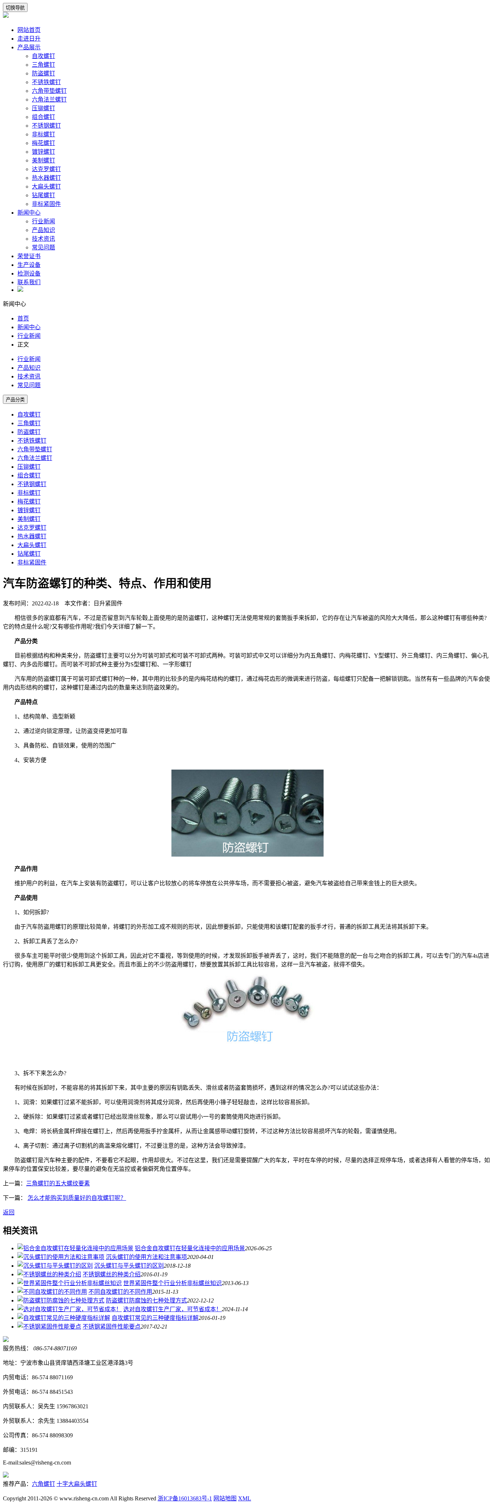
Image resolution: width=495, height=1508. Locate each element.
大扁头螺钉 (46, 186)
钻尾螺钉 (43, 195)
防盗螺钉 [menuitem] (29, 432)
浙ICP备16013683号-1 (185, 1498)
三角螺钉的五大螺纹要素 (58, 1183)
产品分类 (15, 399)
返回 (8, 1212)
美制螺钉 (43, 160)
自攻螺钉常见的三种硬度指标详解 (155, 1318)
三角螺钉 (43, 65)
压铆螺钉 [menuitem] (29, 467)
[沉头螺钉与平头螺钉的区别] (55, 1266)
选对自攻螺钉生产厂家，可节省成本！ (172, 1309)
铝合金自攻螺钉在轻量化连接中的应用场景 (190, 1248)
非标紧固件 (46, 204)
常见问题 (43, 247)
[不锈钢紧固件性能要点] (49, 1326)
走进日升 (29, 39)
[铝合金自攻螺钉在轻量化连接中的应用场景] (75, 1248)
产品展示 (29, 47)
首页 (23, 318)
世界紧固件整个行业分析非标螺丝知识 (172, 1283)
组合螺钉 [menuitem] (29, 475)
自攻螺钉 (43, 56)
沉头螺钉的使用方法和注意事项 (146, 1257)
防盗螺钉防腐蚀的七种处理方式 (146, 1300)
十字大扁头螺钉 (77, 1484)
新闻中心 (29, 213)
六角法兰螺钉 (49, 99)
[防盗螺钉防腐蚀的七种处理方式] (60, 1300)
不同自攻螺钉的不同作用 (120, 1292)
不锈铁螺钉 (46, 82)
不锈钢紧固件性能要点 (112, 1326)
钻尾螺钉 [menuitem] (29, 554)
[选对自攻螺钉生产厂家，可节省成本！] (69, 1309)
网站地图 (225, 1498)
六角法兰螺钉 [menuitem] (34, 458)
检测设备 (29, 273)
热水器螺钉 (46, 178)
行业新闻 (43, 221)
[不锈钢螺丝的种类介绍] (49, 1274)
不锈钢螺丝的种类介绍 (112, 1274)
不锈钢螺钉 (46, 126)
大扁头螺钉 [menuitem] (31, 545)
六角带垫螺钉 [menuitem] (34, 449)
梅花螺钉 (43, 143)
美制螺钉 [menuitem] (29, 519)
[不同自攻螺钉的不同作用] (52, 1292)
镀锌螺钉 (43, 152)
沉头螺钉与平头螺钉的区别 (129, 1266)
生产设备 (29, 265)
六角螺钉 (43, 1484)
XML (244, 1498)
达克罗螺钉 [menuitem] (31, 528)
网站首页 (29, 30)
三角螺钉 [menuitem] (29, 423)
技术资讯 (43, 239)
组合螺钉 (43, 117)
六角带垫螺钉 (49, 91)
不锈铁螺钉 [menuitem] (31, 441)
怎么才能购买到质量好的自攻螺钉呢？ (77, 1198)
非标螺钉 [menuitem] (29, 493)
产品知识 (43, 230)
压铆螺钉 (43, 108)
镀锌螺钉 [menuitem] (29, 510)
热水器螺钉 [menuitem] (31, 536)
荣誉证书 (29, 256)
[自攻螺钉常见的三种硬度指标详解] (63, 1318)
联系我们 (29, 282)
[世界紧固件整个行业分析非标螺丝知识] (69, 1283)
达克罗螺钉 (46, 169)
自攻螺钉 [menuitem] (29, 414)
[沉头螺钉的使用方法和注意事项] (60, 1257)
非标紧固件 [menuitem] (31, 562)
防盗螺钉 (43, 73)
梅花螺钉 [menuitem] (29, 501)
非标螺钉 (43, 134)
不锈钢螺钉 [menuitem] (31, 484)
